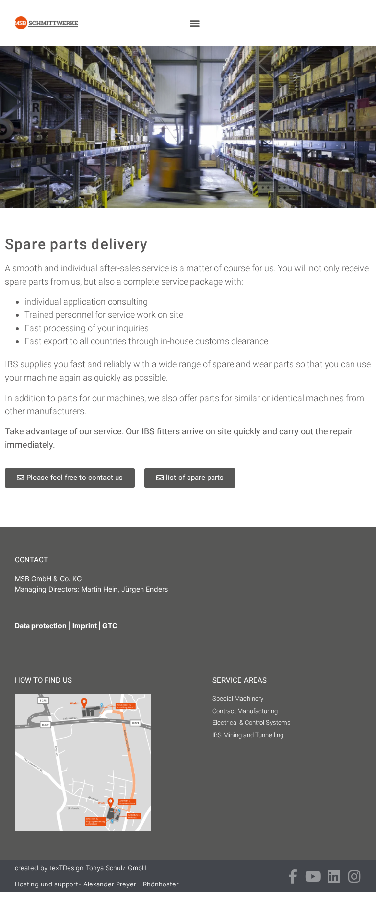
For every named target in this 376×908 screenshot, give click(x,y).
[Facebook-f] (292, 876)
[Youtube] (313, 876)
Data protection (41, 625)
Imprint (84, 625)
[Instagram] (354, 876)
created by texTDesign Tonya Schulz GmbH (81, 868)
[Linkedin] (334, 876)
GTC (110, 625)
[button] (195, 23)
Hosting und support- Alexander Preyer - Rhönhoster (97, 884)
